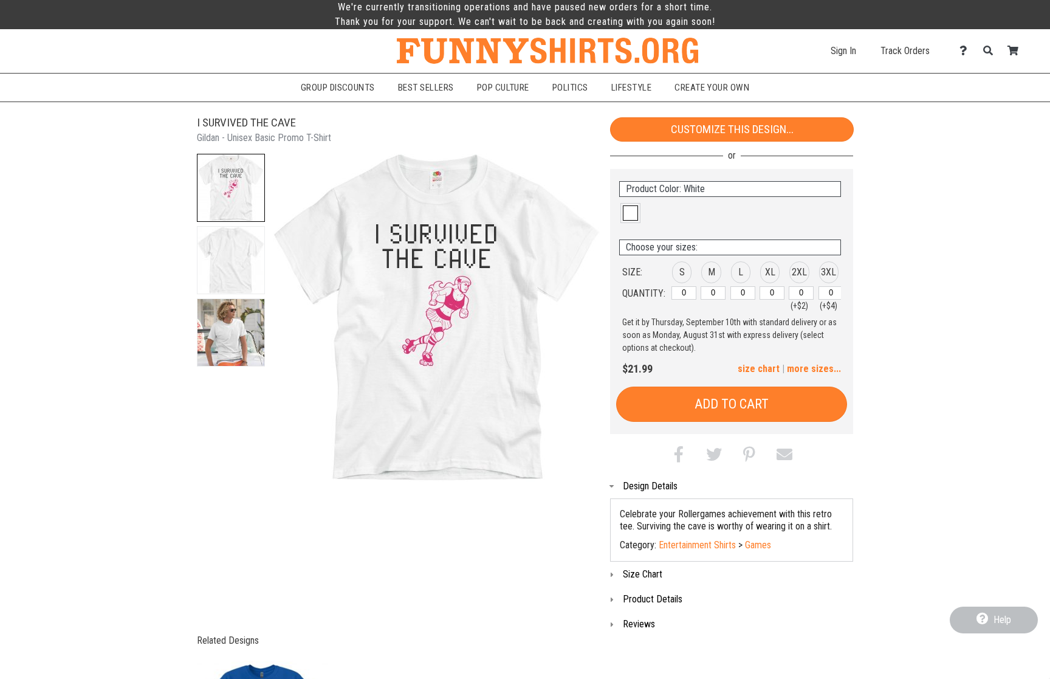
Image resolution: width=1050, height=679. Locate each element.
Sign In (843, 51)
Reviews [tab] (639, 624)
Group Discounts (338, 87)
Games (758, 545)
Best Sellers (426, 87)
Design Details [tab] (650, 486)
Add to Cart (732, 404)
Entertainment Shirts (697, 545)
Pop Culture (503, 87)
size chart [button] (759, 368)
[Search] (991, 50)
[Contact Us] (966, 50)
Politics (570, 87)
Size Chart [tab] (642, 574)
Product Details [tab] (652, 599)
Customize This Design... (732, 129)
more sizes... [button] (814, 368)
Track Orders (905, 51)
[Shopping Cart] (1016, 50)
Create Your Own (711, 87)
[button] (230, 187)
